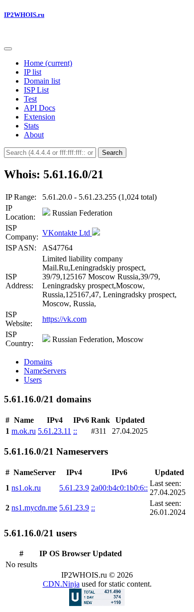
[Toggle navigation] (8, 48)
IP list (32, 72)
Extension (39, 117)
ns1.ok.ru (26, 488)
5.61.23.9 (74, 488)
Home (48, 63)
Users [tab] (33, 379)
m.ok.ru (23, 431)
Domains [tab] (38, 362)
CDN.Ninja (61, 584)
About (34, 134)
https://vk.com (64, 319)
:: (75, 431)
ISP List (36, 90)
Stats (31, 126)
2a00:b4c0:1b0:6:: (119, 488)
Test (30, 99)
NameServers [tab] (45, 371)
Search (112, 152)
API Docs (39, 108)
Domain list (42, 81)
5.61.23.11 (54, 431)
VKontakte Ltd (67, 233)
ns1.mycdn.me (34, 507)
